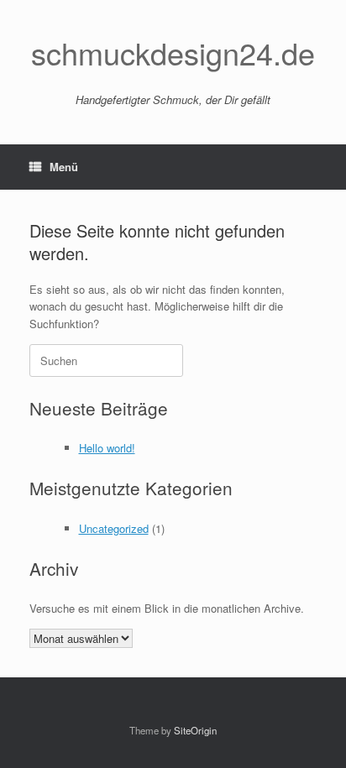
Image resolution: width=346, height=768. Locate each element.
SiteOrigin (195, 730)
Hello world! (107, 448)
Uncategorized (114, 528)
